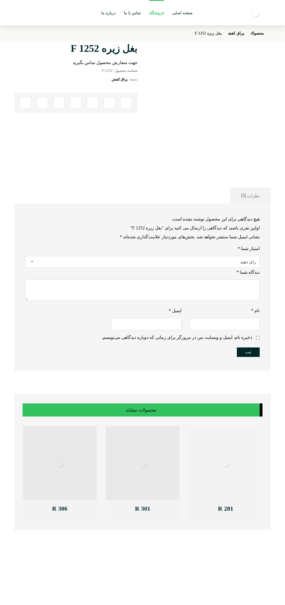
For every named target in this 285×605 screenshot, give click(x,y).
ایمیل (175, 310)
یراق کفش (120, 79)
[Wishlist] (28, 11)
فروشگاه (82, 574)
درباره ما (82, 568)
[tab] (250, 195)
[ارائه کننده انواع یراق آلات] (255, 13)
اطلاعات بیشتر (222, 509)
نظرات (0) (250, 195)
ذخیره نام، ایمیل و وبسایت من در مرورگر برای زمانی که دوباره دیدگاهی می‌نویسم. (177, 337)
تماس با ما (81, 561)
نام (255, 310)
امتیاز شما (249, 248)
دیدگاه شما (248, 272)
